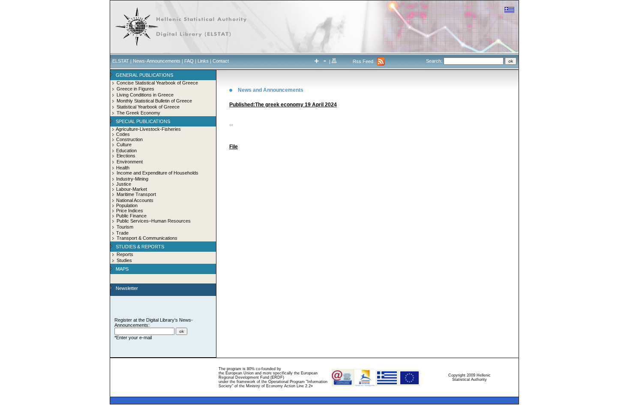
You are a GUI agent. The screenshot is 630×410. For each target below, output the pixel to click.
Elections (126, 155)
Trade (122, 232)
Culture (124, 144)
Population (127, 205)
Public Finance (131, 215)
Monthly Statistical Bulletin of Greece (154, 100)
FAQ (189, 60)
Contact (221, 60)
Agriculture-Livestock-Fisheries (148, 129)
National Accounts (134, 200)
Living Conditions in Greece (145, 94)
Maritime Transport (136, 194)
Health (122, 167)
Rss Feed (363, 61)
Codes (123, 134)
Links (203, 60)
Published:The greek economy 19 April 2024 (283, 105)
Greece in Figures (135, 88)
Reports (125, 254)
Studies (124, 260)
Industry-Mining (132, 178)
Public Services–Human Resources (154, 220)
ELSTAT (120, 60)
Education (126, 150)
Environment (130, 161)
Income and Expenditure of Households (157, 172)
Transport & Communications (147, 238)
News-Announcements (156, 60)
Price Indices (129, 210)
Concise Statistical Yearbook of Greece (157, 82)
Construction (129, 139)
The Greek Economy (138, 112)
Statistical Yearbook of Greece (148, 106)
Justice (123, 184)
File (233, 147)
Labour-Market (131, 189)
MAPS (122, 268)
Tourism (125, 226)
